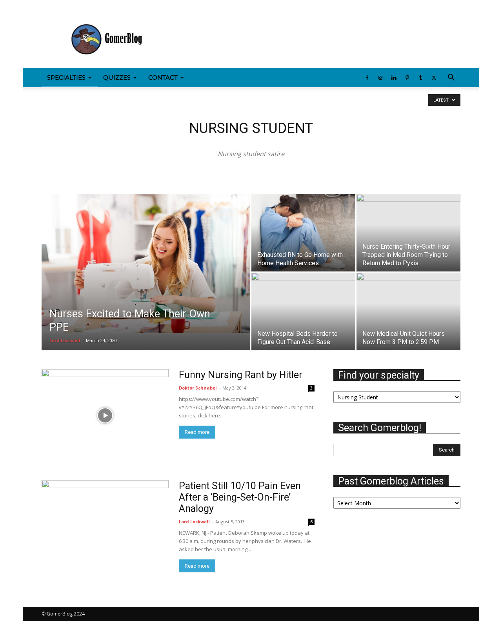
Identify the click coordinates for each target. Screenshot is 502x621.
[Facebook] (47, 5)
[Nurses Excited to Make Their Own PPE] (146, 263)
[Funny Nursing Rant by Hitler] (105, 415)
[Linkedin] (73, 5)
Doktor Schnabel (198, 388)
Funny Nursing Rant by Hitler (240, 375)
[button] (451, 78)
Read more (197, 432)
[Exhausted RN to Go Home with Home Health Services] (303, 232)
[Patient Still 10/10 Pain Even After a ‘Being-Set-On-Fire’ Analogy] (105, 526)
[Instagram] (60, 5)
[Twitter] (112, 5)
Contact (163, 77)
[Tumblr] (99, 5)
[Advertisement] (317, 39)
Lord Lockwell (64, 340)
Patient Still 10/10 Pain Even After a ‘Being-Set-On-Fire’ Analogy (240, 497)
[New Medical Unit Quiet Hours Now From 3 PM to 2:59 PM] (408, 307)
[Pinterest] (86, 5)
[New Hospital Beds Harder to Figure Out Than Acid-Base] (303, 307)
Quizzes (117, 77)
